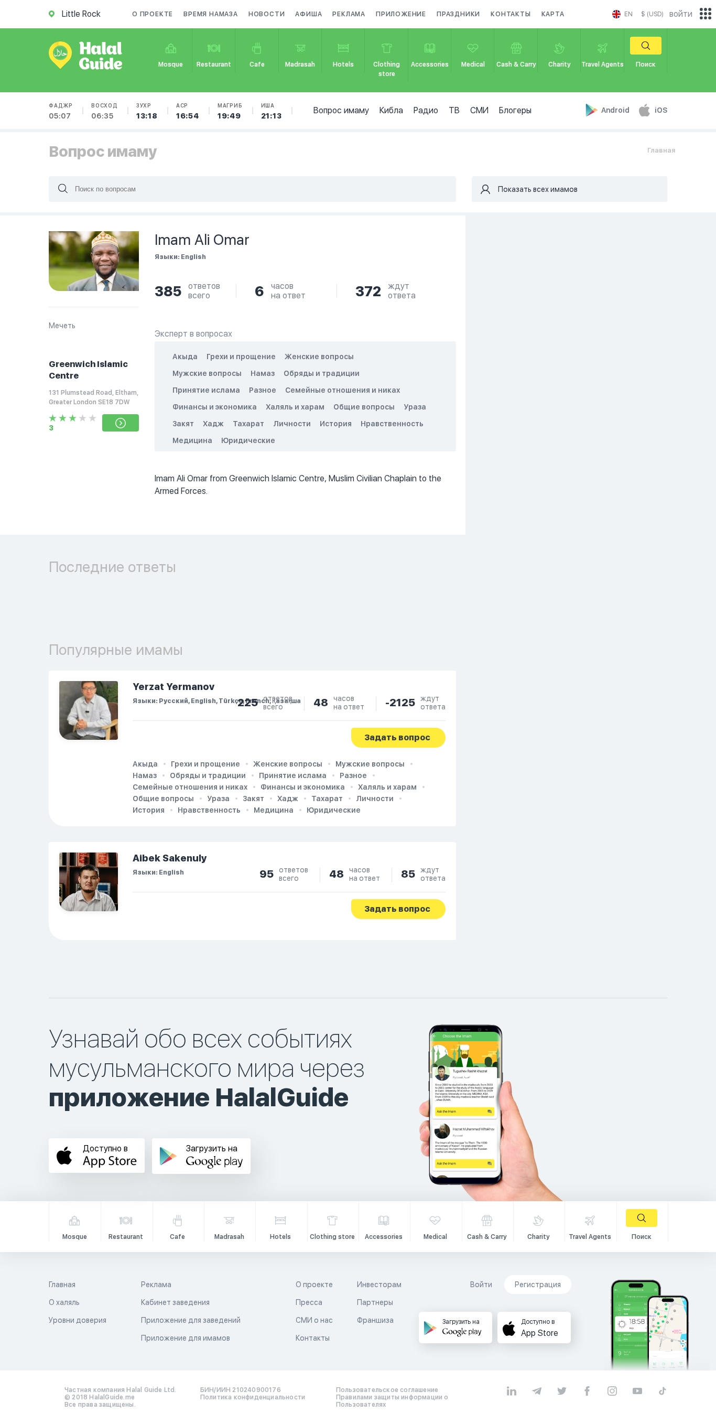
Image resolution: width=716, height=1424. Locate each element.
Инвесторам (379, 1284)
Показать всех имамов (538, 189)
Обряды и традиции (322, 373)
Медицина (192, 440)
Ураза (415, 407)
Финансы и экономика (214, 407)
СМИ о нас (314, 1320)
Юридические (248, 440)
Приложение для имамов (185, 1338)
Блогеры (515, 110)
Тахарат (248, 423)
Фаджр (61, 111)
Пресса (309, 1302)
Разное (262, 390)
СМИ (479, 110)
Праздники (458, 14)
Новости (266, 14)
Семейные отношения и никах (342, 390)
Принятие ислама (206, 390)
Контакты (510, 14)
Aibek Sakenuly (170, 858)
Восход (104, 111)
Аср (187, 111)
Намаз (263, 373)
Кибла (391, 110)
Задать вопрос (397, 737)
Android (616, 110)
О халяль (64, 1302)
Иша (271, 111)
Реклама (348, 14)
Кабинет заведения (175, 1302)
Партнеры (375, 1302)
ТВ (454, 110)
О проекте (152, 14)
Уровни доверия (77, 1320)
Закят (183, 423)
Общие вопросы (364, 407)
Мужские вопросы (207, 373)
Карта (553, 14)
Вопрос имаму (341, 110)
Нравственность (392, 423)
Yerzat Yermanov (173, 686)
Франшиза (375, 1320)
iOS (661, 110)
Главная (661, 150)
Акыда (185, 356)
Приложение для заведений (191, 1320)
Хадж (213, 423)
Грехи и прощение (241, 356)
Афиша (308, 14)
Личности (292, 423)
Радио (426, 110)
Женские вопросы (319, 356)
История (336, 423)
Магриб (230, 111)
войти (680, 14)
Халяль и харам (295, 407)
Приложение (401, 14)
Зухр (147, 111)
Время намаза (210, 14)
